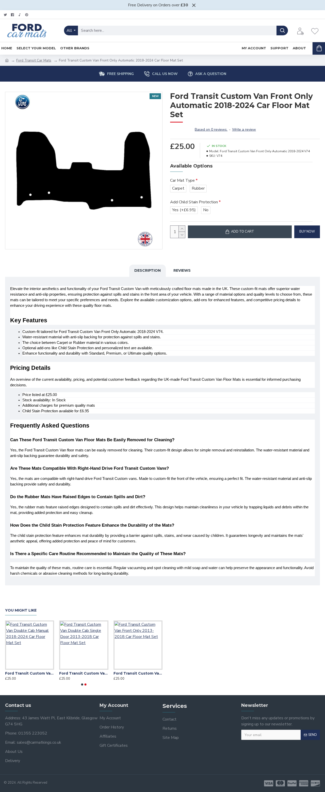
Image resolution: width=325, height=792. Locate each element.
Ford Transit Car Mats (33, 60)
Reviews (182, 270)
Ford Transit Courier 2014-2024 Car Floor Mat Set (65, 673)
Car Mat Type (182, 180)
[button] (82, 684)
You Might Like (21, 610)
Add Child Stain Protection (194, 202)
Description (147, 270)
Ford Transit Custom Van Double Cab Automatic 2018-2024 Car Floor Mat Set (119, 673)
